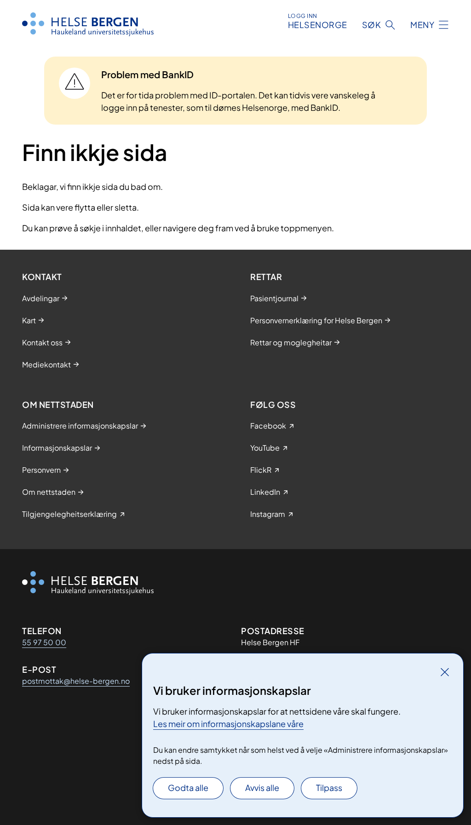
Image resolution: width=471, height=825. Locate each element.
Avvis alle (262, 787)
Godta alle (188, 787)
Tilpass (329, 787)
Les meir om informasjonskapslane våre (228, 723)
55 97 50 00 (44, 642)
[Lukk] (444, 672)
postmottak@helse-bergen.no (76, 681)
